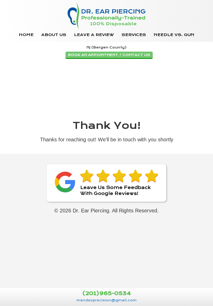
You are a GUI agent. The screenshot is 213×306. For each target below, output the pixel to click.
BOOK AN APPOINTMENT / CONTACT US (109, 55)
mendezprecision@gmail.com (106, 300)
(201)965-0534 (106, 293)
